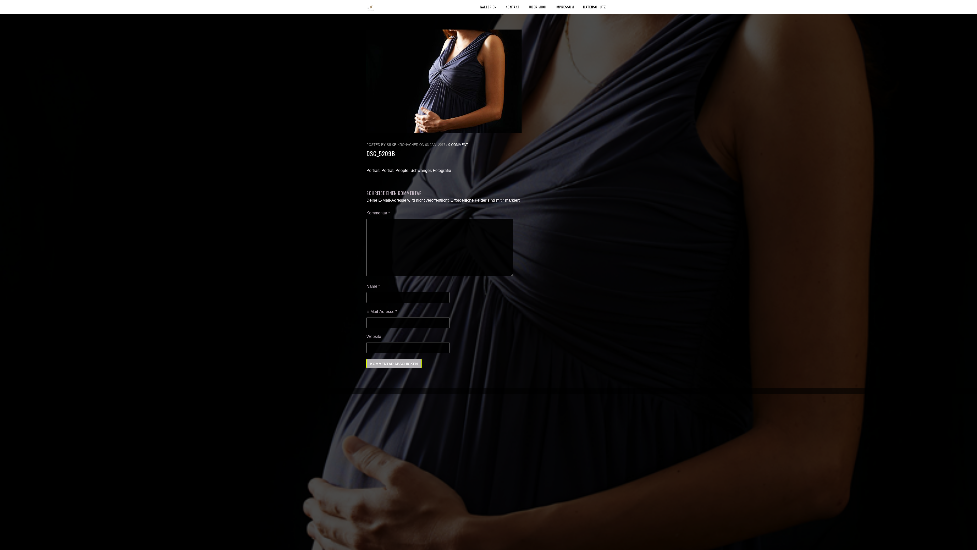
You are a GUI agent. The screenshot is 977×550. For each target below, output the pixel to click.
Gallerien (488, 6)
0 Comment (458, 145)
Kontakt (513, 6)
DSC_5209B (380, 153)
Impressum (565, 6)
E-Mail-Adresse (381, 311)
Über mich (538, 6)
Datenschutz (594, 6)
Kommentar (378, 213)
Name (373, 286)
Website (373, 336)
